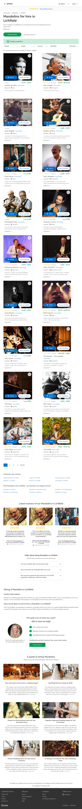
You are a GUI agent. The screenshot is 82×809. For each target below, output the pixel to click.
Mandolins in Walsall (9, 489)
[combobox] (11, 46)
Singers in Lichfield (34, 478)
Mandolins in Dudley (61, 492)
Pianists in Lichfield (34, 480)
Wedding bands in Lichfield (11, 478)
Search (63, 4)
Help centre (5, 794)
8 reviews (53, 219)
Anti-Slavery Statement (48, 799)
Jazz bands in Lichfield (61, 480)
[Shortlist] (68, 3)
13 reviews (14, 310)
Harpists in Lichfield (9, 480)
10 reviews (14, 265)
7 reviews (53, 174)
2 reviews (7, 83)
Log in (74, 4)
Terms (3, 796)
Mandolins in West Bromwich (37, 489)
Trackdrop (65, 805)
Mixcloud (72, 805)
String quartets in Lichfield (62, 478)
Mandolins (15, 13)
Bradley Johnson (68, 541)
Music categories (26, 796)
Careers (44, 796)
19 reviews (53, 83)
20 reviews (53, 310)
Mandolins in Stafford (35, 492)
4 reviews (14, 174)
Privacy (4, 799)
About (44, 794)
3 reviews (7, 128)
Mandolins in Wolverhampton (63, 489)
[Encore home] (9, 3)
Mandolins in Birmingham (10, 492)
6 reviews (14, 447)
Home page (6, 13)
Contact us (5, 801)
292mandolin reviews (46, 9)
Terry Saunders (17, 541)
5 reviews (14, 401)
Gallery (24, 799)
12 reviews (53, 265)
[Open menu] (4, 3)
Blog (23, 801)
